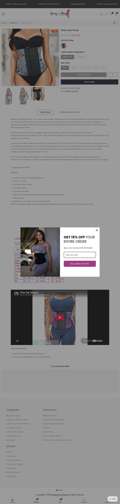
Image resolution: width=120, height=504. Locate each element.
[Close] (97, 230)
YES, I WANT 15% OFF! (79, 264)
